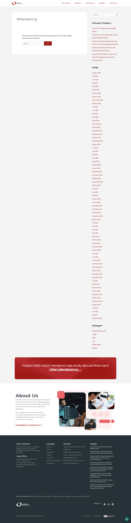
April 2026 (95, 86)
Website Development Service (73, 460)
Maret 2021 (95, 236)
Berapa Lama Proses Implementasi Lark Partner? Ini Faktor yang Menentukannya (102, 457)
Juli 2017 (95, 308)
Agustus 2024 (96, 144)
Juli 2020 (95, 253)
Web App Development (71, 463)
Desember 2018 (97, 274)
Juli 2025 (95, 107)
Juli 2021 (95, 223)
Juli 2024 (95, 148)
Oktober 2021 (96, 213)
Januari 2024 (96, 168)
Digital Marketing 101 (99, 331)
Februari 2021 (96, 240)
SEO (93, 341)
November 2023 (97, 175)
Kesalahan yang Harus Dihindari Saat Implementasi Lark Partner (101, 463)
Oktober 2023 (96, 178)
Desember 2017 (97, 294)
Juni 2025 (95, 110)
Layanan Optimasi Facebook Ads (74, 447)
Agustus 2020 (96, 250)
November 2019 (97, 267)
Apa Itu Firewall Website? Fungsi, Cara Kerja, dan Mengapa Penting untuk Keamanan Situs (104, 57)
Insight (94, 334)
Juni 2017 (95, 311)
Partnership (50, 463)
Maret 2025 (95, 121)
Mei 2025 (95, 114)
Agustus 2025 (96, 103)
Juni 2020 (95, 257)
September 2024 (97, 141)
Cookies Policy (97, 516)
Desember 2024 (97, 131)
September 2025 (97, 100)
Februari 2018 (96, 288)
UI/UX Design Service (70, 458)
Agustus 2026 (96, 73)
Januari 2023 (96, 202)
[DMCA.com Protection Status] (109, 516)
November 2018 (97, 277)
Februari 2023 (96, 199)
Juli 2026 (95, 76)
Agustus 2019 (96, 271)
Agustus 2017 (96, 305)
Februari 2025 (96, 124)
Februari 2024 (96, 165)
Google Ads (67, 449)
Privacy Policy (87, 516)
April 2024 (95, 158)
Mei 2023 (95, 196)
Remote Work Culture (53, 460)
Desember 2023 (97, 172)
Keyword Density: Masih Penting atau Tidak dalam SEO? (101, 481)
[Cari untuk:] (33, 43)
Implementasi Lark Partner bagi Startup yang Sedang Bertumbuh (101, 452)
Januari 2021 (96, 243)
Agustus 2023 (96, 185)
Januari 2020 (96, 260)
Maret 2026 (95, 90)
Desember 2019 (97, 264)
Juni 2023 (95, 192)
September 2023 (97, 182)
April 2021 (95, 233)
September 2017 (97, 301)
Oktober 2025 (96, 97)
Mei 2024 (95, 155)
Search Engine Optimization (72, 455)
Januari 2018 (96, 291)
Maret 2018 (95, 284)
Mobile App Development (71, 452)
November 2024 (97, 134)
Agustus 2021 (96, 219)
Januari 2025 (96, 127)
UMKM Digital (96, 345)
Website (94, 348)
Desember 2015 (97, 318)
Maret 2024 (95, 161)
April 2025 (95, 117)
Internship (50, 452)
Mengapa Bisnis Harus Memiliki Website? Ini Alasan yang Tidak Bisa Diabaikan (100, 475)
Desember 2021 (97, 206)
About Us (49, 447)
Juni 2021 (95, 226)
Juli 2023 (95, 189)
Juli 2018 (95, 281)
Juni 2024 (95, 151)
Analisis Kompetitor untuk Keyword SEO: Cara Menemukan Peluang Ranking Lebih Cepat (102, 486)
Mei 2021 (95, 230)
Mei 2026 (95, 83)
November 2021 (97, 209)
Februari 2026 (96, 93)
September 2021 (97, 216)
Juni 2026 (95, 80)
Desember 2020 (97, 247)
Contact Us (50, 458)
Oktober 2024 (96, 138)
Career (48, 449)
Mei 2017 (95, 315)
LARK (94, 338)
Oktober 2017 (96, 298)
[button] (71, 3)
